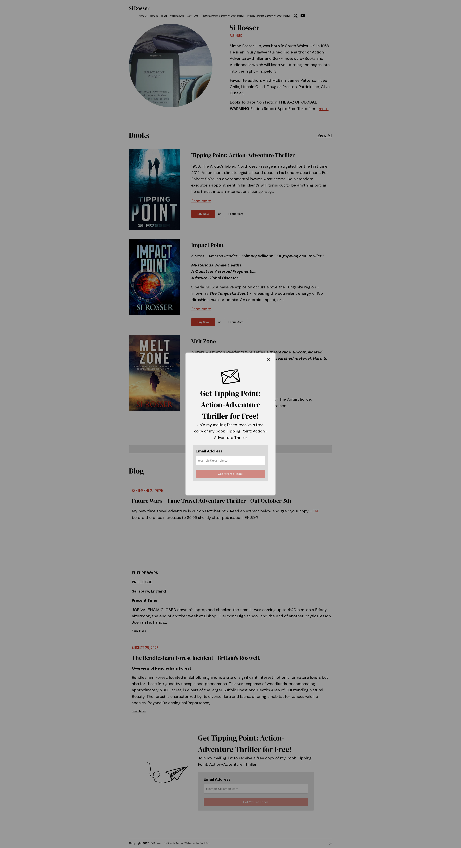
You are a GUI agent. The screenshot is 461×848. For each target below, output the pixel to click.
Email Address (209, 451)
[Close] (268, 359)
